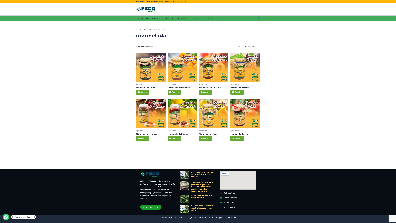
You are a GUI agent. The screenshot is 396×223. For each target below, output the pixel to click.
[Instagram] (221, 207)
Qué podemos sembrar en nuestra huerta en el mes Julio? (202, 208)
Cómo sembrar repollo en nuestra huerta (202, 196)
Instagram (229, 207)
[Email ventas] (221, 198)
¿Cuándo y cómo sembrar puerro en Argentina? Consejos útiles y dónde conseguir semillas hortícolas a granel (202, 186)
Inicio (140, 18)
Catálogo (180, 18)
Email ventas (230, 197)
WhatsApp (229, 193)
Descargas (193, 18)
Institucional (152, 18)
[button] (159, 18)
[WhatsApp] (221, 193)
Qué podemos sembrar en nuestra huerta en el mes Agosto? (202, 174)
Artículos (168, 18)
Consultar (144, 92)
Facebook (229, 202)
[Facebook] (221, 202)
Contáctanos (207, 18)
